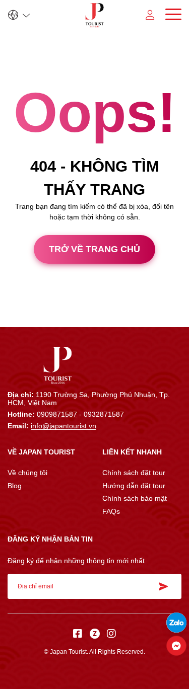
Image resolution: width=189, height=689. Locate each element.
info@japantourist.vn (63, 426)
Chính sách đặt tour (133, 473)
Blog (15, 486)
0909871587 (57, 414)
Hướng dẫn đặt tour (133, 486)
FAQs (111, 511)
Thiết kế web (20, 318)
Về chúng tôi (27, 473)
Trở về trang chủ (94, 249)
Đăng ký (166, 586)
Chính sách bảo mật (134, 498)
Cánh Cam (72, 318)
